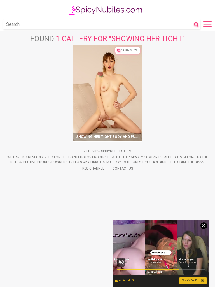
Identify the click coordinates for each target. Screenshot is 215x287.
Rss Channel (93, 168)
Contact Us (123, 168)
